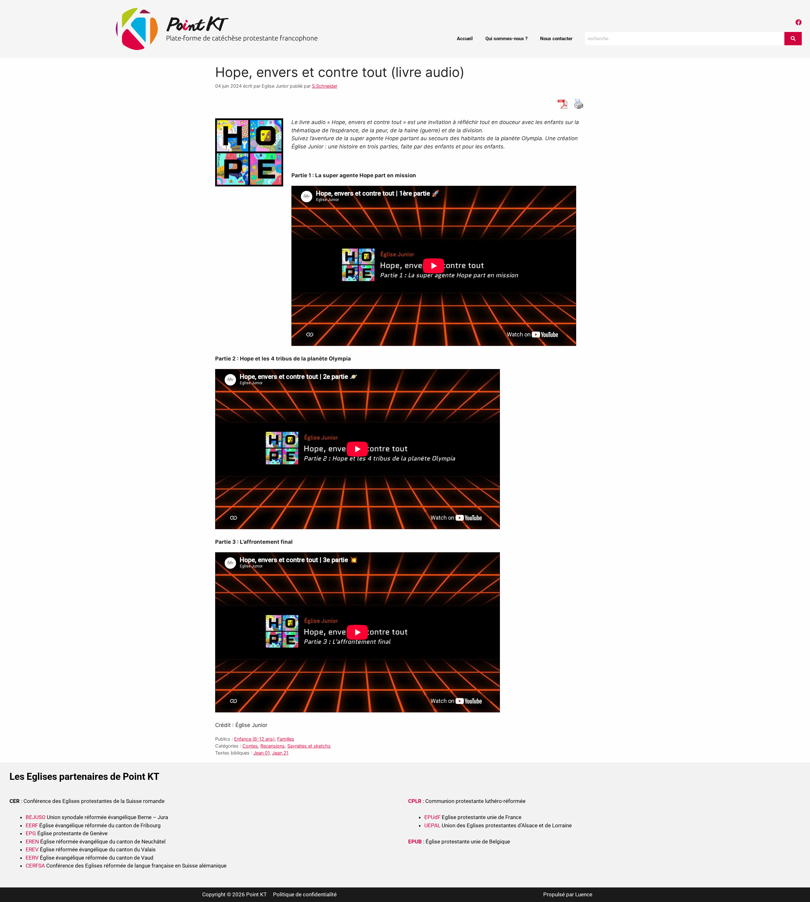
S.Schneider (324, 86)
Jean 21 (280, 752)
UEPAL (432, 825)
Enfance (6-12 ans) (254, 739)
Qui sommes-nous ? (506, 38)
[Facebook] (798, 22)
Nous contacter (556, 38)
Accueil (465, 38)
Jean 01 (261, 752)
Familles (285, 739)
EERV (32, 858)
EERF (32, 825)
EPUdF (432, 817)
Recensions (272, 746)
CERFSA (35, 865)
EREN (32, 841)
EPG (31, 833)
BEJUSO (36, 817)
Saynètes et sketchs (309, 746)
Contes (250, 746)
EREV (32, 849)
